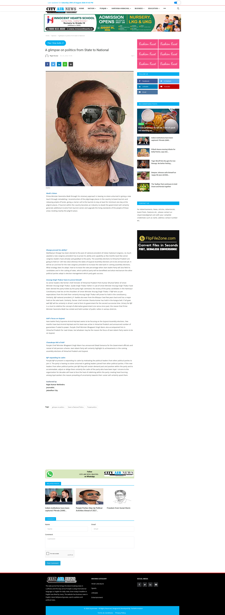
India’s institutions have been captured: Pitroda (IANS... (57, 509)
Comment (49, 534)
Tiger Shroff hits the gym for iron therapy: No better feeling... (163, 162)
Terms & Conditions (105, 613)
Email (93, 524)
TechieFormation (137, 608)
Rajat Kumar (54, 56)
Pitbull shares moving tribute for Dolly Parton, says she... (163, 150)
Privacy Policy (120, 613)
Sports (93, 588)
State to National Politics (76, 407)
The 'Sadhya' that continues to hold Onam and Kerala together (164, 185)
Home (81, 8)
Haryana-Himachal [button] (121, 8)
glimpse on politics (58, 407)
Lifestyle (94, 593)
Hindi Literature (97, 584)
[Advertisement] (89, 232)
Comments (50, 519)
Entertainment (97, 597)
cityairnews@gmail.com (146, 215)
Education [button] (153, 8)
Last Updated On (70, 3)
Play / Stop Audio (55, 43)
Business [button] (139, 8)
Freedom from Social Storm (118, 508)
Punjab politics (92, 407)
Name (47, 524)
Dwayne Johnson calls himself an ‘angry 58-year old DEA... (163, 174)
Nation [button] (91, 8)
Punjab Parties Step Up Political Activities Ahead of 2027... (89, 509)
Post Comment (52, 563)
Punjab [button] (103, 8)
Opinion (53, 35)
